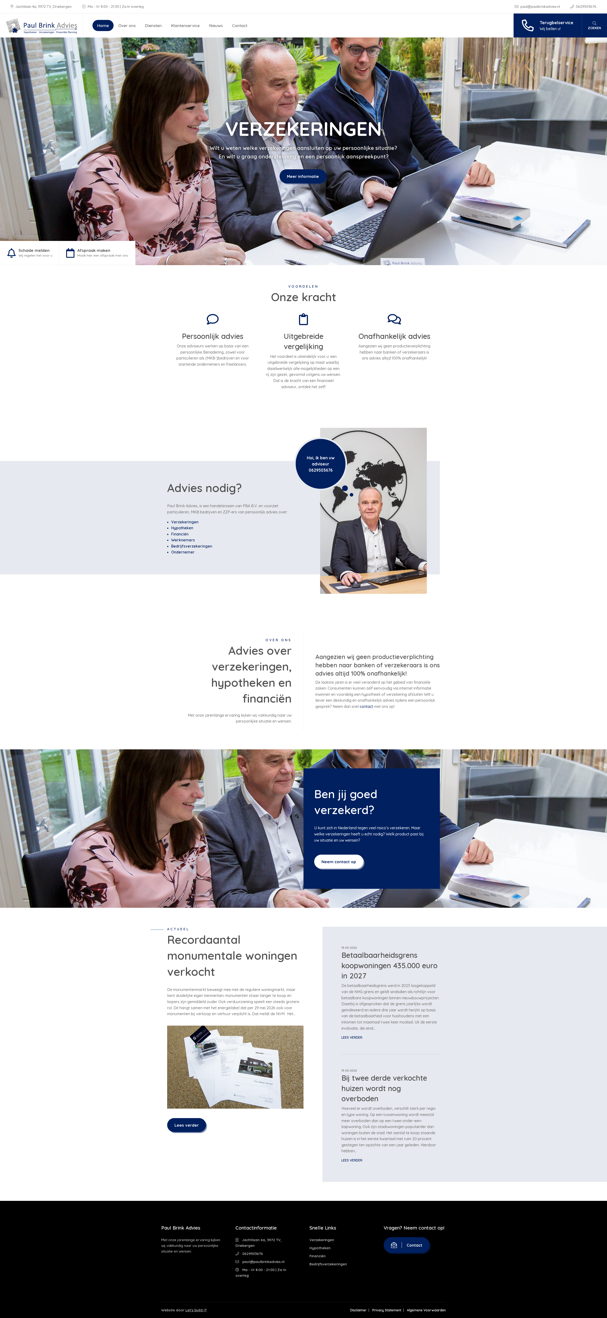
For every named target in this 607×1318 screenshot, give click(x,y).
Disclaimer (358, 1310)
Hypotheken (182, 527)
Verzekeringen (184, 522)
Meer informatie (303, 176)
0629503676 (585, 6)
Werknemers (183, 540)
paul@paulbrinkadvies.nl (540, 6)
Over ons (127, 25)
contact (366, 706)
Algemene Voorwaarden (426, 1310)
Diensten (153, 25)
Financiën (180, 534)
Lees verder (187, 1125)
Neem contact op (339, 861)
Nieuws (216, 25)
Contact (239, 25)
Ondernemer (183, 552)
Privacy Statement (386, 1310)
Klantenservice (185, 25)
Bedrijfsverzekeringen (191, 546)
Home (103, 25)
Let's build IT (196, 1310)
